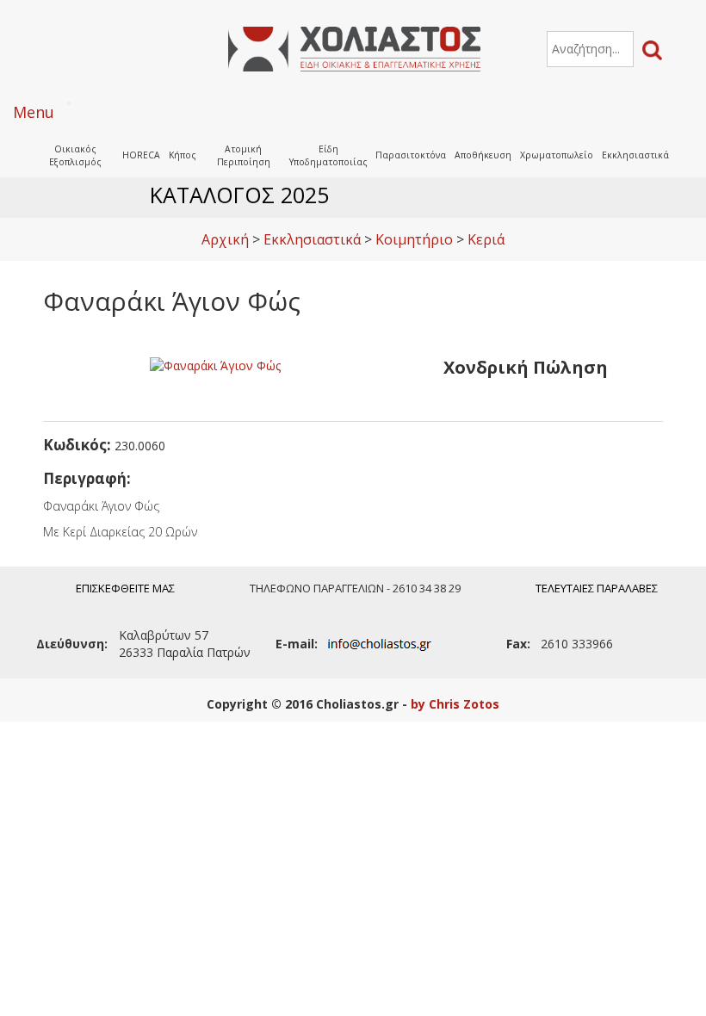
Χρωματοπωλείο (556, 155)
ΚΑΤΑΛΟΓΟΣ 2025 (239, 194)
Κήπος (182, 155)
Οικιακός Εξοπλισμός (75, 155)
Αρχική (225, 239)
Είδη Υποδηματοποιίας (328, 155)
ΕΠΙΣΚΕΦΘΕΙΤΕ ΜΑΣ (125, 588)
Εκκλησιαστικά (635, 155)
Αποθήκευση (483, 155)
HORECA (141, 155)
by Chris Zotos (455, 704)
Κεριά (486, 239)
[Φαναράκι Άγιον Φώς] (215, 365)
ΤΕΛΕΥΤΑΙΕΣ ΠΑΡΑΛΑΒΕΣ (597, 588)
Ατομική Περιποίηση (243, 155)
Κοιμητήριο (414, 239)
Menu (33, 112)
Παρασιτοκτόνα (410, 155)
